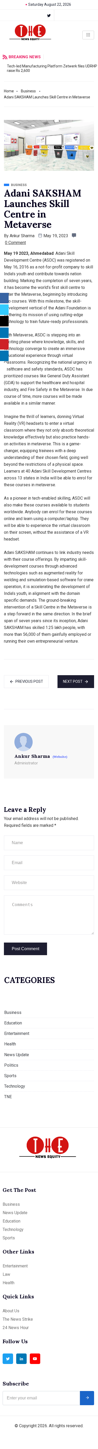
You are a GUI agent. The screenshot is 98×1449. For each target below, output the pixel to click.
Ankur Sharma (22, 235)
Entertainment (16, 1033)
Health (10, 1043)
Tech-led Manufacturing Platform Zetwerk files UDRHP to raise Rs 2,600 (50, 68)
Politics (11, 1065)
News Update (16, 1054)
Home (9, 91)
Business (28, 91)
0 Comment (15, 242)
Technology (14, 1086)
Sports (10, 1075)
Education (13, 1022)
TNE (8, 1096)
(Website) (60, 756)
